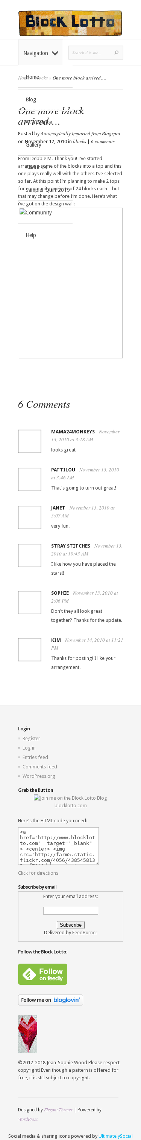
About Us (36, 167)
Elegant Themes (58, 1109)
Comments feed (40, 767)
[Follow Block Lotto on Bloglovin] (50, 1004)
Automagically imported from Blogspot (80, 133)
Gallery (33, 145)
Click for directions (38, 873)
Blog (31, 99)
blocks (79, 141)
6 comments (103, 141)
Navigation (35, 53)
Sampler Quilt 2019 (48, 190)
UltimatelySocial (116, 1136)
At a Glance (39, 122)
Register (31, 738)
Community (39, 213)
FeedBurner (84, 932)
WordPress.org (39, 776)
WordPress (28, 1119)
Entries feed (35, 757)
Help (31, 235)
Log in (29, 748)
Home (32, 77)
